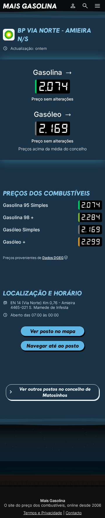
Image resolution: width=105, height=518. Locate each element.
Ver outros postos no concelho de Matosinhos (55, 392)
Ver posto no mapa (52, 331)
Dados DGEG (53, 258)
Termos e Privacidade (42, 512)
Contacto (74, 512)
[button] (73, 5)
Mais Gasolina (30, 5)
